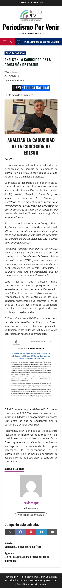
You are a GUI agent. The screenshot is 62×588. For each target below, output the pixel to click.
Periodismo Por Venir (31, 27)
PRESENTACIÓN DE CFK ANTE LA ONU (41, 42)
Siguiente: (27, 557)
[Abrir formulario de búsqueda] (11, 42)
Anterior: (23, 545)
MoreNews (23, 584)
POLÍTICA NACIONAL (15, 53)
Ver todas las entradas (31, 514)
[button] (5, 42)
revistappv (12, 72)
